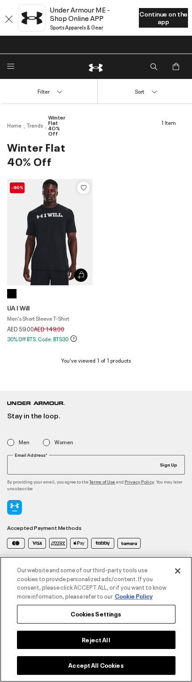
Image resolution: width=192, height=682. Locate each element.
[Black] (12, 293)
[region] (96, 619)
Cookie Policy (134, 596)
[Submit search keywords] (154, 66)
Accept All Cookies (95, 665)
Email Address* (31, 455)
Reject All (96, 640)
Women (63, 442)
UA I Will (18, 307)
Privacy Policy (139, 481)
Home (14, 125)
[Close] (178, 571)
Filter (44, 91)
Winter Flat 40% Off (56, 125)
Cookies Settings (96, 614)
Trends (35, 125)
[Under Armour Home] (96, 66)
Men (24, 442)
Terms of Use (102, 481)
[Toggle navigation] (11, 66)
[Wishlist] (83, 188)
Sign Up (168, 464)
